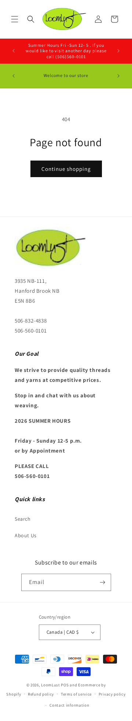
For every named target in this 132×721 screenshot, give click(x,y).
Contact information (69, 705)
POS (65, 684)
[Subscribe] (103, 582)
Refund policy (41, 694)
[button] (15, 19)
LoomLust (50, 684)
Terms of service (76, 694)
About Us (26, 535)
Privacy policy (112, 694)
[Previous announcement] (14, 51)
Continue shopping (66, 168)
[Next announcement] (118, 51)
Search (23, 519)
